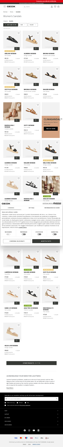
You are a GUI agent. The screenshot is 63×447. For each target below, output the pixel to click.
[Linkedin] (38, 431)
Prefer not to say (11, 402)
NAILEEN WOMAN (48, 89)
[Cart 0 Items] (58, 7)
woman (5, 12)
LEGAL (29, 444)
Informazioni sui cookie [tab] (52, 208)
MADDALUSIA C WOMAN (9, 126)
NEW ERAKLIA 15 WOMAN (48, 309)
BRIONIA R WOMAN (30, 89)
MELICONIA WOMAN (49, 163)
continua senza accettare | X (52, 203)
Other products (31, 363)
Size (22, 24)
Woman (21, 402)
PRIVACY (24, 444)
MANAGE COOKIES (36, 444)
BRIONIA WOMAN (48, 53)
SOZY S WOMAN (29, 125)
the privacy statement (25, 405)
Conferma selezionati (17, 241)
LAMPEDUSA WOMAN (11, 272)
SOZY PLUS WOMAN (11, 89)
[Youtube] (34, 431)
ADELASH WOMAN (10, 53)
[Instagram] (29, 431)
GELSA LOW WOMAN (11, 346)
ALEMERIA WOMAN (30, 53)
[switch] (24, 234)
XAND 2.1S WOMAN (11, 308)
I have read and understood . (18, 405)
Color (31, 24)
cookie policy (23, 227)
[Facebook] (25, 431)
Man (28, 402)
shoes (11, 12)
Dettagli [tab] (31, 208)
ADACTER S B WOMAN (31, 308)
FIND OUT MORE (50, 128)
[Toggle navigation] (4, 6)
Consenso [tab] (11, 208)
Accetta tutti (46, 241)
